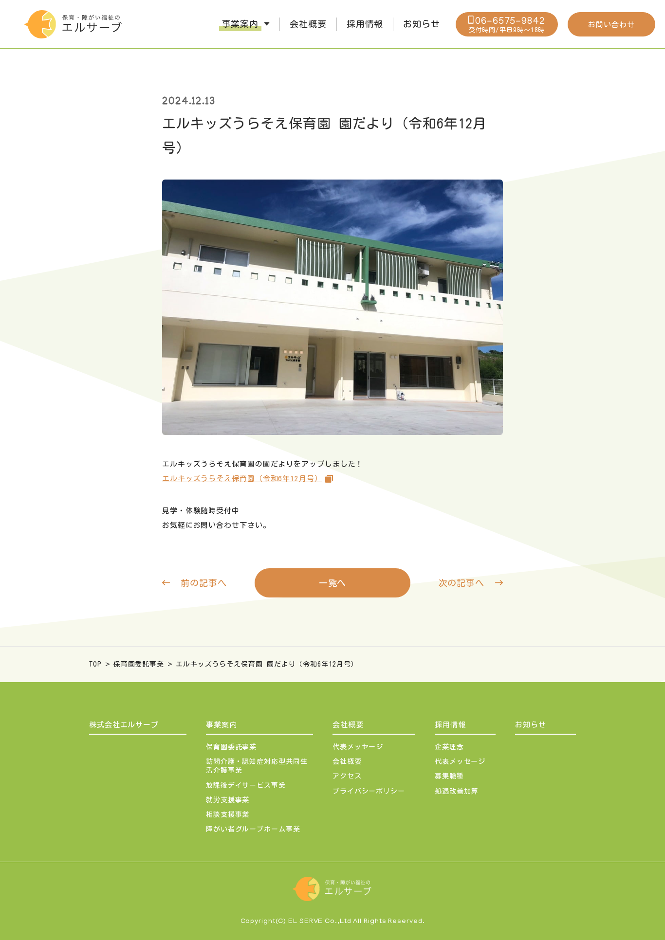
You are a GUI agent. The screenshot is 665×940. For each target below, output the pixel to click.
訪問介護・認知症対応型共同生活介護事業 (257, 766)
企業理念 (449, 746)
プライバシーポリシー (368, 791)
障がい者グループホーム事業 (253, 829)
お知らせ (530, 724)
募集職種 (449, 776)
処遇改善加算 (456, 791)
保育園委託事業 (138, 664)
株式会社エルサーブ (124, 724)
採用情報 (450, 724)
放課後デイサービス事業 (246, 785)
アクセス (347, 776)
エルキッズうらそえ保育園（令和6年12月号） (242, 478)
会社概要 (348, 724)
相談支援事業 (227, 814)
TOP (95, 664)
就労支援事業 (227, 799)
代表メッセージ (357, 746)
